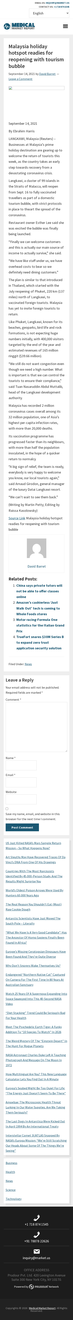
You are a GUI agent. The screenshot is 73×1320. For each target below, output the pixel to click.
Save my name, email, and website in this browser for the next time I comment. (33, 816)
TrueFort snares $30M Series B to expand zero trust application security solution (40, 643)
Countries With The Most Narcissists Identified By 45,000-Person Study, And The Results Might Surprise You (34, 876)
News (28, 664)
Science (11, 1190)
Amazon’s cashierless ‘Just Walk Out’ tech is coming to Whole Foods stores (38, 608)
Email (10, 775)
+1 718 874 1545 (61, 6)
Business (11, 1163)
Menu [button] (65, 27)
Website (11, 792)
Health (10, 1172)
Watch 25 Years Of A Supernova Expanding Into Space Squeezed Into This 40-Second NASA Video (36, 999)
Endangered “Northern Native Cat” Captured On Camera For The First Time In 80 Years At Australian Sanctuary (35, 980)
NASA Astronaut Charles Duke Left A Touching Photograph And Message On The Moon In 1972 (36, 1060)
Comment (13, 699)
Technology (13, 1199)
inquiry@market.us (57, 2)
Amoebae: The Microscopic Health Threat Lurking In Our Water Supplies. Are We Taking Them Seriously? (35, 1107)
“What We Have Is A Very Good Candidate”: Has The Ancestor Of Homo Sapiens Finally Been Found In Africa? (36, 937)
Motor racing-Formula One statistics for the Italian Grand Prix (40, 625)
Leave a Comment (21, 79)
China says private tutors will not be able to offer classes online (39, 591)
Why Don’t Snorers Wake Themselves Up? (33, 966)
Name (11, 758)
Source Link (17, 518)
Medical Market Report (19, 27)
